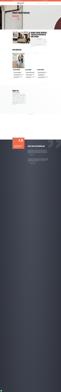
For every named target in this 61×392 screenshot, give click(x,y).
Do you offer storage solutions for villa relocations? (30, 77)
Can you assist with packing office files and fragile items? (18, 74)
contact (47, 3)
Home (37, 3)
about (39, 3)
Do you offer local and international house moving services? (43, 77)
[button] (45, 0)
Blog (44, 3)
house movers (40, 70)
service (42, 3)
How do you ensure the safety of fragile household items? (42, 72)
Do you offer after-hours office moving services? (18, 77)
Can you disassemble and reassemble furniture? (41, 74)
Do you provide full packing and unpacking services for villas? (30, 72)
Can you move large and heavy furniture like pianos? (30, 74)
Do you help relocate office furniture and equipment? (17, 72)
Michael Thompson (32, 163)
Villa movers (28, 70)
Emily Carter (31, 154)
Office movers (16, 70)
